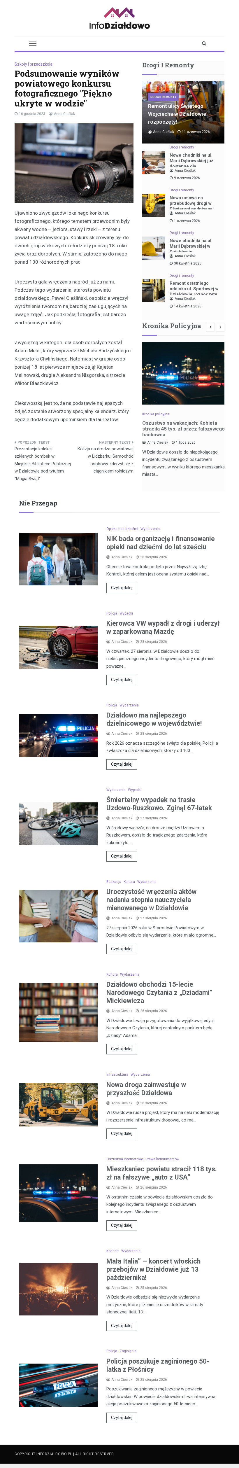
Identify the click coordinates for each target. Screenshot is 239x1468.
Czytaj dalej (121, 587)
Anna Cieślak (64, 114)
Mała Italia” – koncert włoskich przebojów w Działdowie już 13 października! (153, 1269)
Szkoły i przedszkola (33, 64)
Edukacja (113, 882)
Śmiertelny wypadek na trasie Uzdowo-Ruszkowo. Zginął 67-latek (159, 804)
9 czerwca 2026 (187, 178)
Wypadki (126, 613)
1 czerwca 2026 (187, 221)
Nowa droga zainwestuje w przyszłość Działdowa (146, 1089)
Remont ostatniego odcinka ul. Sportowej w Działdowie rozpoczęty (194, 289)
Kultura (129, 882)
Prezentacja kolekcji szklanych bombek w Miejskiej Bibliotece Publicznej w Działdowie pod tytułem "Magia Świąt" (43, 463)
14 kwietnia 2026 (187, 306)
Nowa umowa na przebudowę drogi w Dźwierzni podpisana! (192, 203)
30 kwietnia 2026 (187, 263)
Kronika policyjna (155, 414)
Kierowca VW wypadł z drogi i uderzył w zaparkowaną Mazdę (163, 628)
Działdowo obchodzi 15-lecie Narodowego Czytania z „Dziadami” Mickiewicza (159, 993)
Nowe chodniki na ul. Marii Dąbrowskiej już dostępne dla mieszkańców (191, 163)
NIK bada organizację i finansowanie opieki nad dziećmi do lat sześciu (160, 543)
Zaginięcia (127, 1351)
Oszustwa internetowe (124, 1159)
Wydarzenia (150, 529)
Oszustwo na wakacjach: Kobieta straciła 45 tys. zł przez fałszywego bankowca (183, 429)
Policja (111, 613)
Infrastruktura (117, 1074)
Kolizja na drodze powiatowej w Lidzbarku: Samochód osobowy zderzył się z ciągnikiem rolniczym (105, 460)
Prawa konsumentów (162, 1159)
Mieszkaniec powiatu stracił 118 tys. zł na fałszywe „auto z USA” (161, 1173)
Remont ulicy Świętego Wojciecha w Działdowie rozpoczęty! (177, 114)
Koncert (112, 1251)
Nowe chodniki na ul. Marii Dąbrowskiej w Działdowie (191, 246)
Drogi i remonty (163, 97)
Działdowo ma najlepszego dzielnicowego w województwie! (154, 719)
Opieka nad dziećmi (122, 529)
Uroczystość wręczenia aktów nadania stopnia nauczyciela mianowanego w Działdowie (151, 900)
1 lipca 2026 (186, 442)
